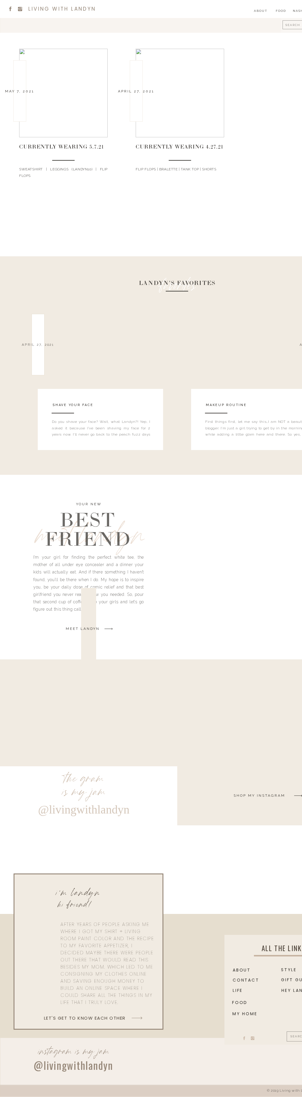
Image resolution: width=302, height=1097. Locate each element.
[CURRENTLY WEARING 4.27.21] (180, 93)
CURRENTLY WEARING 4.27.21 (180, 147)
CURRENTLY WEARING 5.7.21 (61, 147)
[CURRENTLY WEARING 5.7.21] (63, 93)
